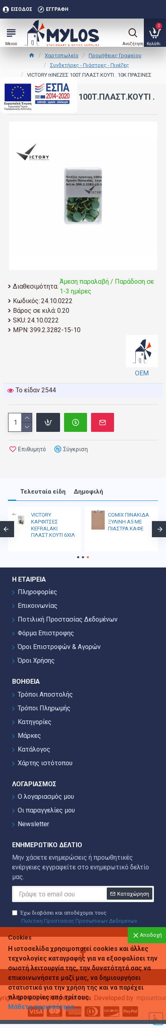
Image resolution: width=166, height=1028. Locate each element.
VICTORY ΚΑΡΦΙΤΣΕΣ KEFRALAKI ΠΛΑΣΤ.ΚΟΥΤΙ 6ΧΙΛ (53, 525)
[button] (78, 557)
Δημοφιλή (88, 491)
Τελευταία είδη (43, 491)
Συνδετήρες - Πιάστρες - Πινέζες (89, 65)
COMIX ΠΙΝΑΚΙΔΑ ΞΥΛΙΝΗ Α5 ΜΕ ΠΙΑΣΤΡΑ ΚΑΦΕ (128, 522)
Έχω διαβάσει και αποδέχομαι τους (78, 917)
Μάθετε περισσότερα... (43, 1007)
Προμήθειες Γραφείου (115, 55)
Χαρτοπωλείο (62, 55)
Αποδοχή (151, 935)
